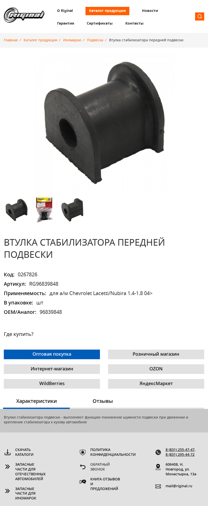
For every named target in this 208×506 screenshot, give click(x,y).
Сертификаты (100, 23)
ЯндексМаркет (156, 384)
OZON (156, 369)
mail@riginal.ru (179, 486)
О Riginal (65, 11)
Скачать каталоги (24, 452)
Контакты (134, 23)
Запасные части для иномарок (25, 493)
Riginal (24, 16)
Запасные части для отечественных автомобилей (30, 472)
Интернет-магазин (52, 369)
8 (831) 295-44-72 (180, 455)
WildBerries (52, 384)
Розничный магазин (156, 354)
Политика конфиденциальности (106, 452)
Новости (150, 11)
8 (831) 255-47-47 (180, 450)
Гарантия (65, 23)
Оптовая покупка (51, 354)
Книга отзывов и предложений (105, 484)
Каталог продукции (107, 11)
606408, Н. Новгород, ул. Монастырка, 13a (181, 469)
